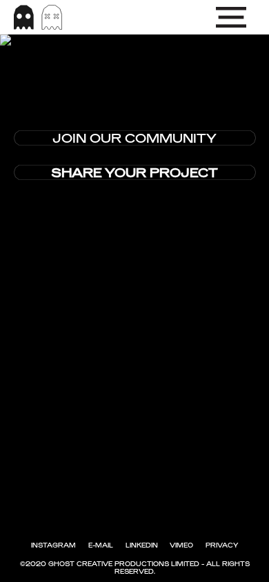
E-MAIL (100, 545)
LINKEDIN (142, 545)
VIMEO (181, 545)
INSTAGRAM (53, 545)
